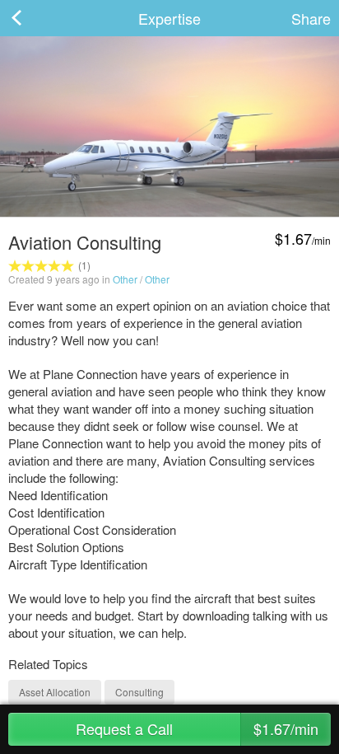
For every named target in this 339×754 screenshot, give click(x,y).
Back (33, 18)
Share (311, 18)
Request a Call (197, 728)
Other (125, 279)
